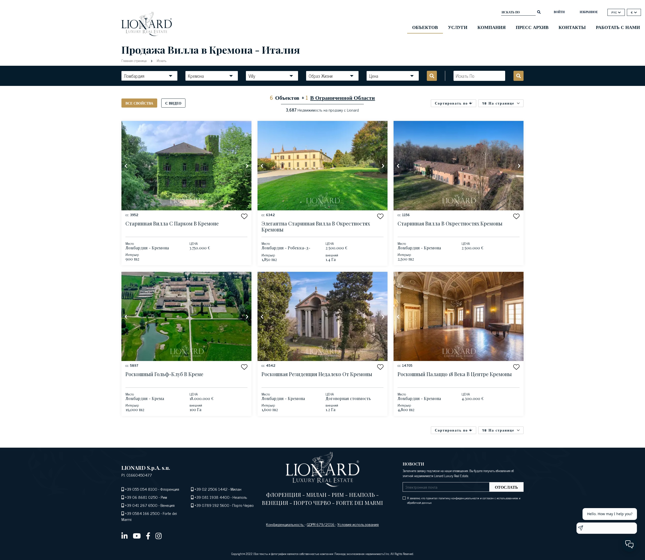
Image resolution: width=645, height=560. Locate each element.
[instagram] (158, 535)
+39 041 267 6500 (141, 505)
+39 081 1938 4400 (212, 497)
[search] (539, 11)
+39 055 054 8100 (141, 489)
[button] (244, 216)
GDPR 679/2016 (321, 524)
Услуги (457, 27)
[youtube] (137, 535)
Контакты (572, 27)
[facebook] (148, 535)
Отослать (506, 487)
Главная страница (134, 60)
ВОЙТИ (559, 11)
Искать (161, 60)
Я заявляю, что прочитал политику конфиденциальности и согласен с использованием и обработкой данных (464, 500)
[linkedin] (124, 535)
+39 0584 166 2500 (142, 513)
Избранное (589, 11)
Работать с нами (618, 27)
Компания (491, 27)
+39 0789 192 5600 (212, 505)
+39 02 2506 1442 (211, 489)
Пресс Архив (532, 27)
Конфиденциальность (285, 524)
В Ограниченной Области (342, 97)
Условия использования (358, 524)
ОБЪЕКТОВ (425, 27)
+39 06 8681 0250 (141, 497)
